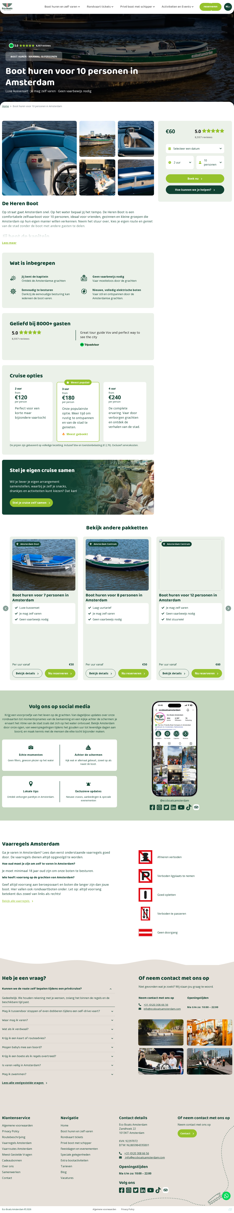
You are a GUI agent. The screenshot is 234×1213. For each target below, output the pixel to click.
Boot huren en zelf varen (61, 7)
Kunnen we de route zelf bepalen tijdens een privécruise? (42, 988)
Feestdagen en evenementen (79, 1149)
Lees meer (9, 243)
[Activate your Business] (230, 1209)
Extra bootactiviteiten (74, 1160)
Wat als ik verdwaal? (15, 1029)
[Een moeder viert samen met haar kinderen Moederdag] (161, 1061)
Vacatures (67, 1178)
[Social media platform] (152, 807)
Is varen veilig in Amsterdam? (21, 1065)
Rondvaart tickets (99, 7)
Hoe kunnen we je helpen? (193, 190)
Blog (64, 1172)
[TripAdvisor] (196, 807)
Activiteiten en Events (176, 7)
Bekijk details (26, 673)
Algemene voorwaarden (17, 1125)
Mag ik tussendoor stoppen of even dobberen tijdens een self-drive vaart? (51, 1011)
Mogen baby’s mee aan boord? (22, 1047)
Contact (7, 1178)
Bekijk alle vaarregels (16, 901)
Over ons (8, 1166)
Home (64, 1125)
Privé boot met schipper (136, 7)
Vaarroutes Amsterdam (17, 1149)
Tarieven (66, 1166)
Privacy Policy (10, 1131)
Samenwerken (11, 1172)
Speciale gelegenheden (75, 1154)
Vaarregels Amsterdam (17, 1143)
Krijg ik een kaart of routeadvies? (24, 1038)
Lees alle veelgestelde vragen (23, 1083)
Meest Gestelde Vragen (17, 1154)
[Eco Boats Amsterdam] (7, 6)
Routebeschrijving (13, 1137)
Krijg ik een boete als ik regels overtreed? (29, 1056)
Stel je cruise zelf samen (30, 503)
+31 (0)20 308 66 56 (156, 1004)
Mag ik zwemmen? (14, 1074)
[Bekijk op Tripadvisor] (112, 344)
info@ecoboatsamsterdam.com (162, 1008)
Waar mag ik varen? (15, 1020)
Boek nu (193, 178)
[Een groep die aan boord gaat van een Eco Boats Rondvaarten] (209, 1061)
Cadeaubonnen (12, 1160)
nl (227, 6)
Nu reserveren (58, 673)
